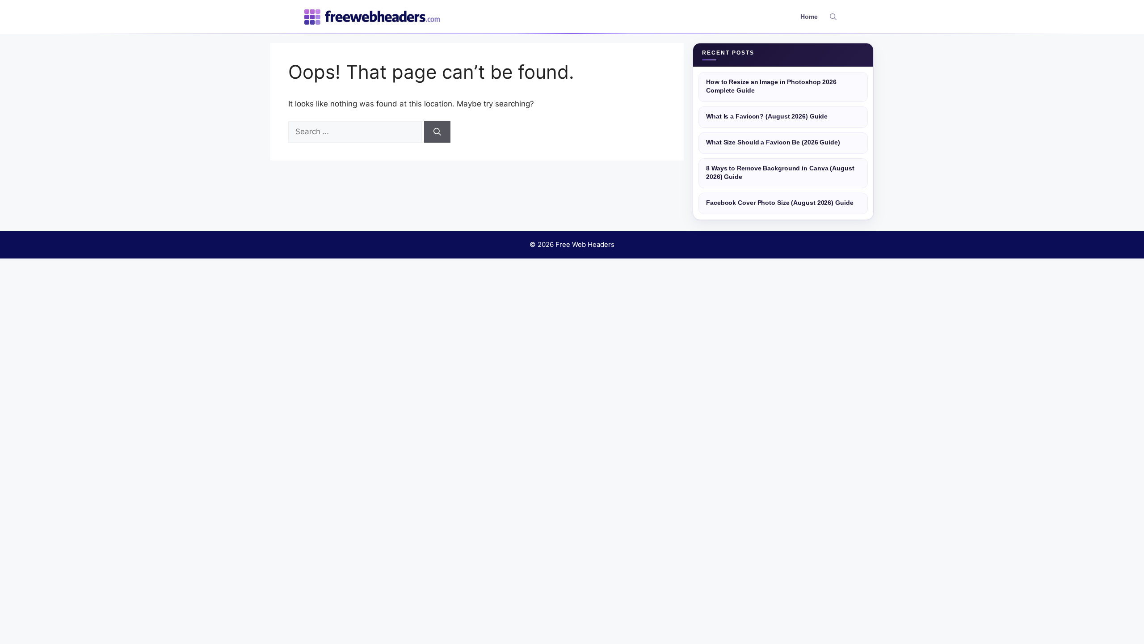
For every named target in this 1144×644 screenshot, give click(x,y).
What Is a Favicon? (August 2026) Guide (767, 116)
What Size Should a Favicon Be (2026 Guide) (773, 142)
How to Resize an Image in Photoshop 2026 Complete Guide (771, 86)
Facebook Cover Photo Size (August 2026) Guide (780, 202)
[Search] (437, 132)
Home (809, 16)
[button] (833, 17)
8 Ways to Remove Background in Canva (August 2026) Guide (780, 172)
